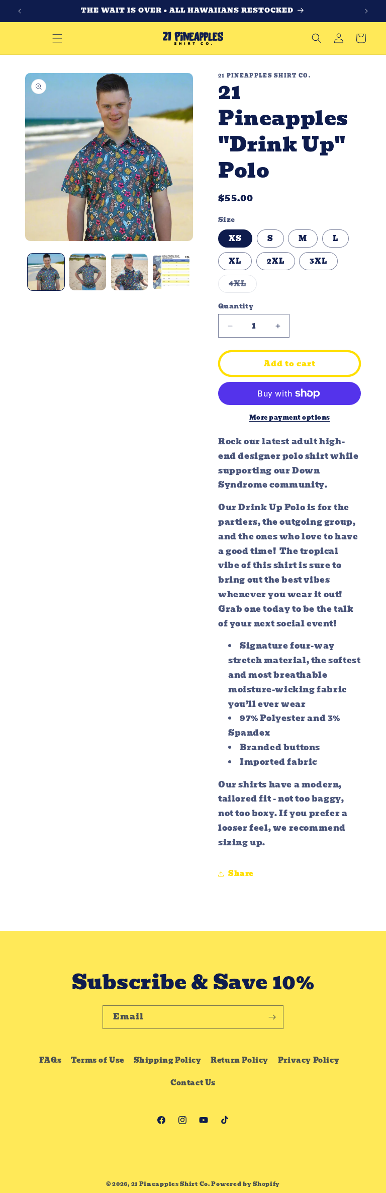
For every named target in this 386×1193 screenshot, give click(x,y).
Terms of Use (97, 1060)
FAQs (50, 1060)
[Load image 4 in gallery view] (171, 272)
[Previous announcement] (20, 11)
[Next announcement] (366, 11)
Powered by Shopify (245, 1183)
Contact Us (193, 1082)
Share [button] (240, 873)
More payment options (289, 417)
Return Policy (239, 1060)
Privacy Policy (308, 1060)
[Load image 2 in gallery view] (87, 272)
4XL (243, 285)
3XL (318, 261)
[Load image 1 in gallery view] (46, 272)
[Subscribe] (272, 1017)
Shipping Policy (168, 1060)
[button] (57, 38)
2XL (275, 261)
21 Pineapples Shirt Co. (170, 1183)
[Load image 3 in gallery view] (129, 272)
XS (235, 238)
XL (235, 261)
